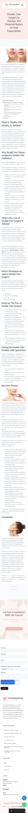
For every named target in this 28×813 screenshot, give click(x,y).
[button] (22, 5)
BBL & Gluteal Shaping (10, 743)
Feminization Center (18, 803)
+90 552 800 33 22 (7, 787)
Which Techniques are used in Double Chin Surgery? (13, 110)
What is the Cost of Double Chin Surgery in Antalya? (13, 107)
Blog (5, 763)
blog (9, 575)
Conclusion (5, 118)
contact (9, 577)
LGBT (17, 579)
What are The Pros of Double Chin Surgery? (13, 112)
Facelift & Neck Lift (9, 740)
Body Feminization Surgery (11, 730)
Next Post (14, 589)
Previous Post (14, 586)
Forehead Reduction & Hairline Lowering (12, 751)
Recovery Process (7, 116)
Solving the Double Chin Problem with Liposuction (12, 114)
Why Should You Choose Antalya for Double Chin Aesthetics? (14, 105)
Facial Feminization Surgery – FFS (13, 733)
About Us (6, 769)
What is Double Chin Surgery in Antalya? (12, 102)
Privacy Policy (7, 766)
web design (8, 806)
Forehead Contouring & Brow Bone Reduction (13, 747)
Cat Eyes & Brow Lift (9, 736)
